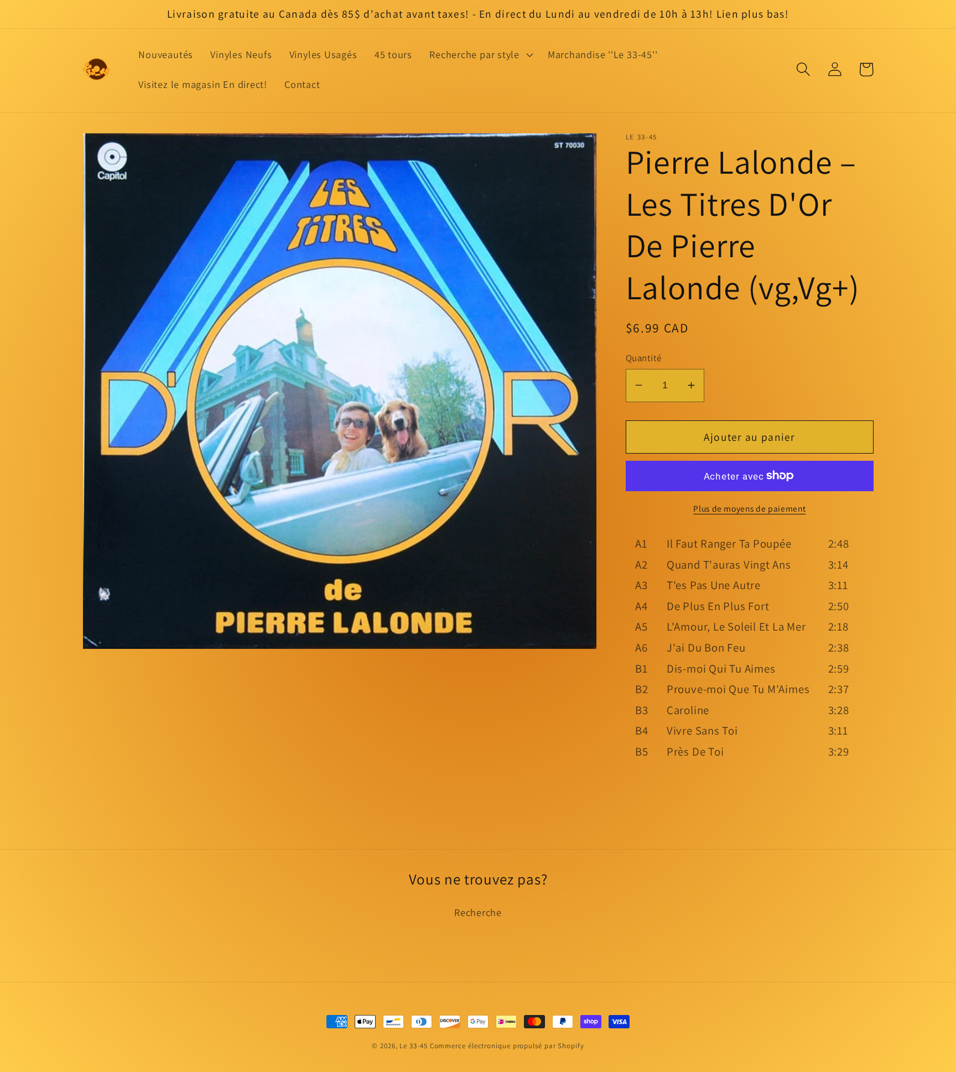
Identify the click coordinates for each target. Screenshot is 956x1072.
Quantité (644, 357)
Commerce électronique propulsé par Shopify (507, 1045)
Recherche (478, 912)
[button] (480, 55)
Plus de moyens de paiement (749, 508)
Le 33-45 (413, 1045)
